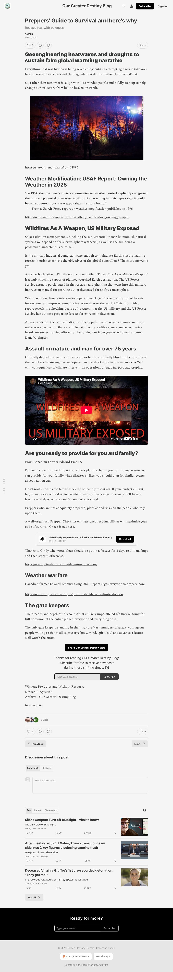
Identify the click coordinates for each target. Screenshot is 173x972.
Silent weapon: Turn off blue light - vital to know (62, 820)
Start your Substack (77, 956)
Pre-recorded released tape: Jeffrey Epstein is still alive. (56, 879)
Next (137, 743)
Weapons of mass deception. (41, 852)
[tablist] (39, 768)
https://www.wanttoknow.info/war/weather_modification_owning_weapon (77, 217)
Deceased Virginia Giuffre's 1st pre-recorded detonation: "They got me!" (69, 873)
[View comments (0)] (40, 45)
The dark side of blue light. (40, 824)
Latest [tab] (37, 810)
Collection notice (105, 948)
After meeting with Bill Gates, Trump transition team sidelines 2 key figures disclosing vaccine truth (65, 845)
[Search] (124, 6)
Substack (70, 964)
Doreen (29, 34)
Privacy (81, 948)
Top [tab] (29, 810)
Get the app (103, 956)
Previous (37, 743)
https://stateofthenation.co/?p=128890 (51, 167)
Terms (90, 948)
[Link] (20, 57)
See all (32, 897)
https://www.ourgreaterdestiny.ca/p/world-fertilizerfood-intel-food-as (74, 594)
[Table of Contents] (3, 486)
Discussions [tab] (51, 810)
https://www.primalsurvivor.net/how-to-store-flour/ (61, 564)
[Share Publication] (131, 6)
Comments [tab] (33, 768)
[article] (86, 826)
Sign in (162, 6)
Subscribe (145, 6)
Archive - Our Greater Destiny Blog (50, 696)
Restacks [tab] (47, 768)
